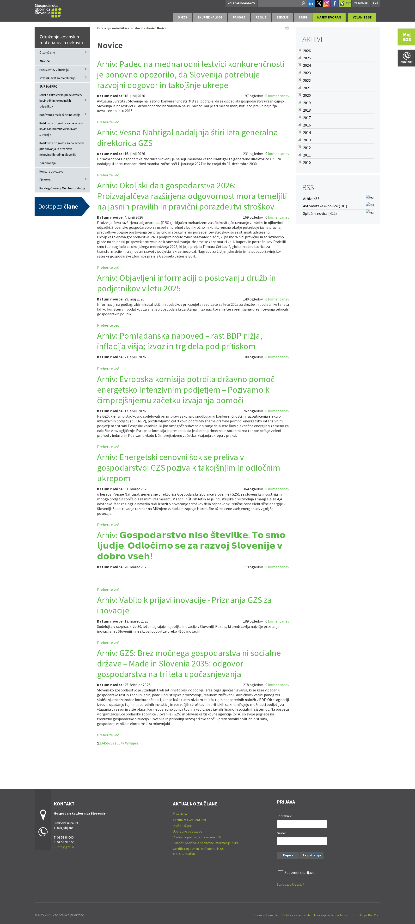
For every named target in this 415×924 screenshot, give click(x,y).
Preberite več (108, 122)
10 (116, 743)
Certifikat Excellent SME (190, 820)
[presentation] (182, 17)
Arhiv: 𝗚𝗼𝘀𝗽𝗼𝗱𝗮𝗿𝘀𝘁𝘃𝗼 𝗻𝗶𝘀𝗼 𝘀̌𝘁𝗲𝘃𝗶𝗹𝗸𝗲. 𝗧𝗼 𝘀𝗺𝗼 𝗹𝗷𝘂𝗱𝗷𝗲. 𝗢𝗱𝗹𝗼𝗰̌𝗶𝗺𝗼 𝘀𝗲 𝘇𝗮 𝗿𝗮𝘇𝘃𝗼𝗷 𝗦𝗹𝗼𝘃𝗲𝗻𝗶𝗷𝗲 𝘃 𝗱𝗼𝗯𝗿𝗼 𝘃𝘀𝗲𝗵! (191, 546)
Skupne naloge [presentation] (209, 17)
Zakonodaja (47, 163)
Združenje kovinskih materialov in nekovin (61, 39)
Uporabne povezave (187, 831)
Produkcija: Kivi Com (366, 915)
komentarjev (278, 95)
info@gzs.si (65, 847)
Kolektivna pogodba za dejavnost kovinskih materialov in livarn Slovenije (61, 129)
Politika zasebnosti (296, 915)
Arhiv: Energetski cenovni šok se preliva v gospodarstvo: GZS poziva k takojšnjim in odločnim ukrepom (188, 468)
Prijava (288, 855)
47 (122, 743)
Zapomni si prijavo (299, 872)
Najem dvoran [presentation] (329, 17)
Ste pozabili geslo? (290, 884)
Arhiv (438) (312, 198)
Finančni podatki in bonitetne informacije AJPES (207, 843)
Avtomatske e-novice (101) (325, 206)
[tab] (182, 17)
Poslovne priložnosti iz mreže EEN (197, 837)
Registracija (312, 855)
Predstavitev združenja (54, 70)
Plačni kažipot (182, 825)
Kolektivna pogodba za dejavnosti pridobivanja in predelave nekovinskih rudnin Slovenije (61, 149)
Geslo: (281, 833)
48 (126, 743)
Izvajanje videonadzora (330, 915)
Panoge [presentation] (239, 17)
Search (303, 3)
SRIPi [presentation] (303, 17)
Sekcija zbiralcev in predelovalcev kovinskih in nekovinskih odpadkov (60, 100)
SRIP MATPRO (48, 86)
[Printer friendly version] (287, 27)
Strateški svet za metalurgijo (57, 78)
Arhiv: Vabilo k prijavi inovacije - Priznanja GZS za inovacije (184, 605)
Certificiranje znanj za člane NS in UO (199, 848)
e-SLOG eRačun (184, 854)
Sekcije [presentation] (282, 17)
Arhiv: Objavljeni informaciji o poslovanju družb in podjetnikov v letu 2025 (186, 283)
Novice (45, 61)
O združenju (47, 52)
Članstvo (45, 180)
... (119, 743)
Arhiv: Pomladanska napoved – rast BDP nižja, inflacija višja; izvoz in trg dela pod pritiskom (179, 341)
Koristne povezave (51, 171)
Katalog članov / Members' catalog (62, 188)
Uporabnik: (284, 816)
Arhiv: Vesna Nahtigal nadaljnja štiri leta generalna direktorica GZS (187, 137)
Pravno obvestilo (266, 915)
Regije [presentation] (261, 17)
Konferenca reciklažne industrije (59, 115)
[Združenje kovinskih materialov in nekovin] (48, 10)
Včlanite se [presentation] (362, 17)
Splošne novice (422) (320, 213)
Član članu (180, 814)
